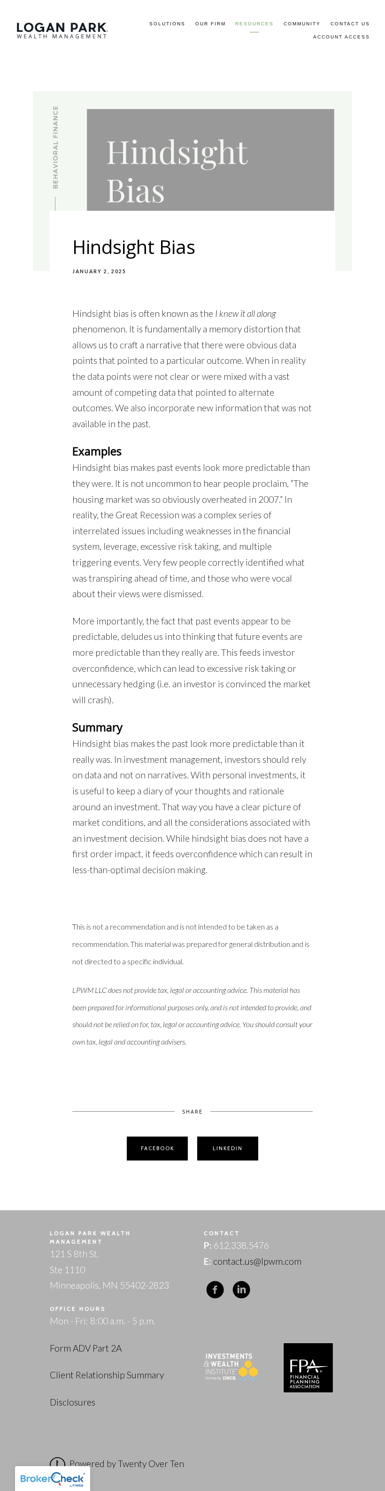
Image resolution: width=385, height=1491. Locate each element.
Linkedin (228, 1148)
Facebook (157, 1148)
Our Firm (210, 23)
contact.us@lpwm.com (257, 1261)
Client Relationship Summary (107, 1374)
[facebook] (215, 1289)
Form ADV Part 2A (86, 1348)
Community (302, 23)
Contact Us (350, 23)
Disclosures (72, 1402)
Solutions (167, 23)
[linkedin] (241, 1289)
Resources (254, 23)
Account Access (341, 36)
